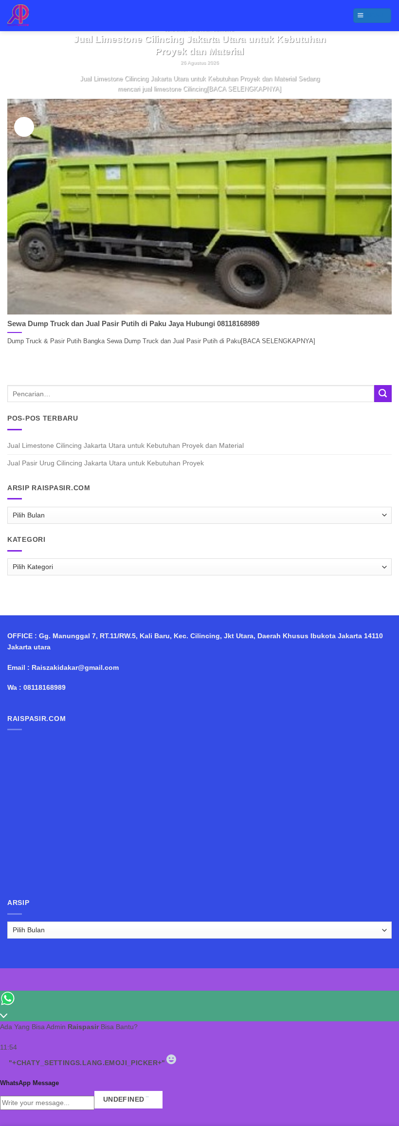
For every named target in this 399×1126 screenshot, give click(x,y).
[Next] (40, 69)
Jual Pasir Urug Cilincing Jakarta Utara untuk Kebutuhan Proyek (105, 463)
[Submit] (383, 394)
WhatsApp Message (29, 1083)
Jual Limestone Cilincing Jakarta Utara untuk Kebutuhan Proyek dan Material (125, 445)
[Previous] (16, 69)
